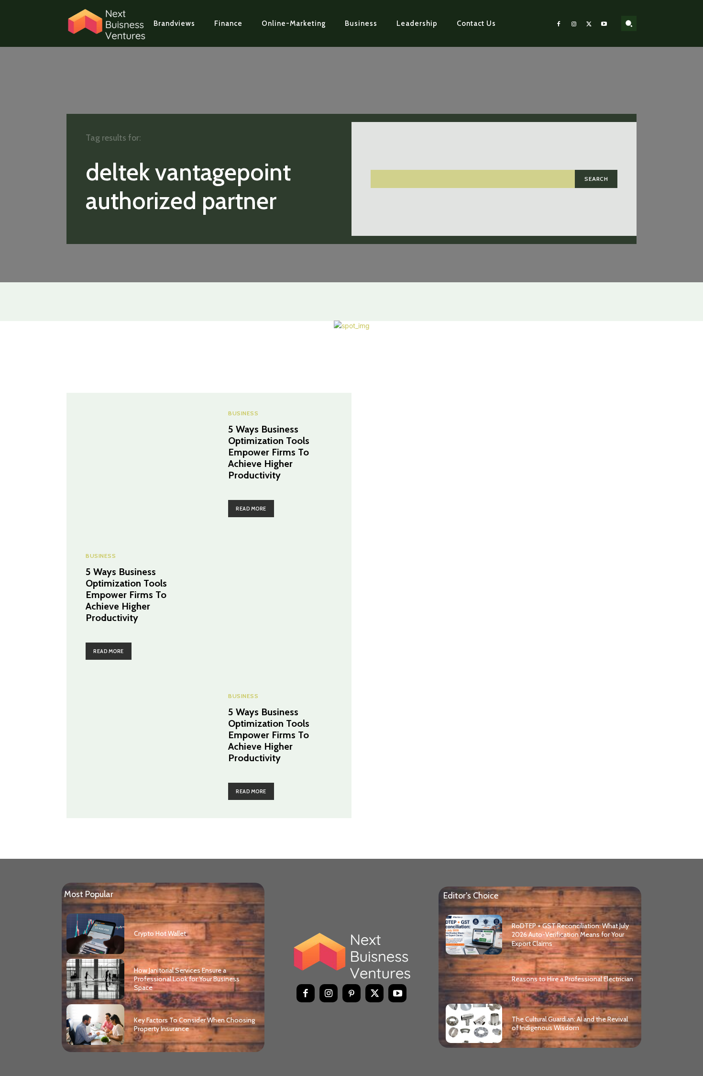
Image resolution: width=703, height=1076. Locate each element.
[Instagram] (574, 23)
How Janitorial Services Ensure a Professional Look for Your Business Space (187, 979)
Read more (251, 508)
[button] (629, 23)
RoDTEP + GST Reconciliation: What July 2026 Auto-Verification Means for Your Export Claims (570, 934)
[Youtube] (604, 23)
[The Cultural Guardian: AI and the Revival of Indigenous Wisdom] (474, 1023)
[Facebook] (559, 23)
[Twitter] (589, 23)
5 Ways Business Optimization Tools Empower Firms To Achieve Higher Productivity (268, 452)
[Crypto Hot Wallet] (95, 933)
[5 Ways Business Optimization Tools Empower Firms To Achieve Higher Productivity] (137, 464)
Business (243, 413)
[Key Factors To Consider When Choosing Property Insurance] (95, 1024)
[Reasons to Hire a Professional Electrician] (474, 979)
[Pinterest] (351, 993)
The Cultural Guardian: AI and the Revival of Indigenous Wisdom (570, 1023)
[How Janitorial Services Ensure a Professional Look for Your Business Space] (95, 979)
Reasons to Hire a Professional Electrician (572, 979)
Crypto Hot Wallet (160, 933)
